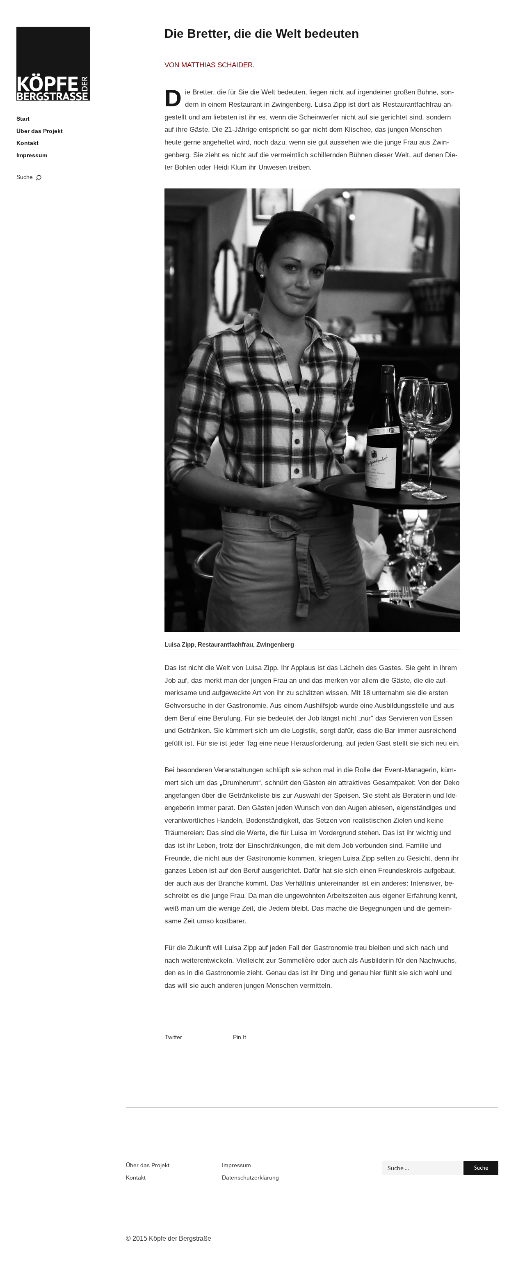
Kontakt (27, 143)
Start (23, 118)
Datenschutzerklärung (250, 1177)
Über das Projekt (39, 131)
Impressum (31, 155)
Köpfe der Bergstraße (53, 64)
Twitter (173, 1037)
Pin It (239, 1037)
